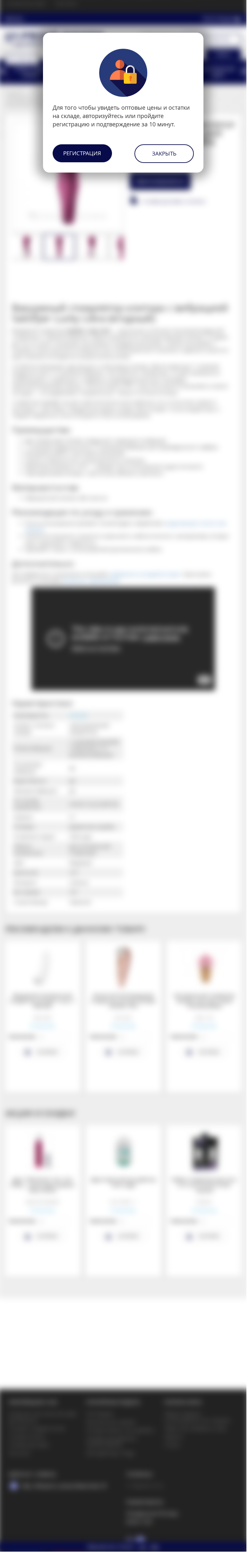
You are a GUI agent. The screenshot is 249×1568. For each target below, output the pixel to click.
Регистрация (82, 153)
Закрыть (164, 153)
